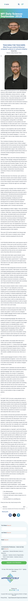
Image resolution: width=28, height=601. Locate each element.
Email (4, 539)
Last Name (6, 532)
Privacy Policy (4, 597)
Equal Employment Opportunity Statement (17, 597)
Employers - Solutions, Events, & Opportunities (13, 555)
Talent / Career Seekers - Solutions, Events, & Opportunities (12, 557)
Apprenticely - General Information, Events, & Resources (12, 552)
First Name (6, 525)
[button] (18, 4)
